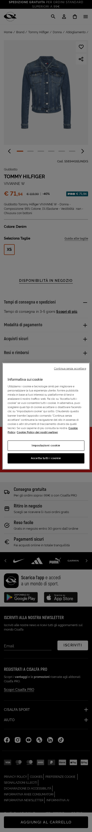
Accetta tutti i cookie (46, 458)
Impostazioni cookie (46, 445)
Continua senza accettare (70, 368)
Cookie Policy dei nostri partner (37, 432)
